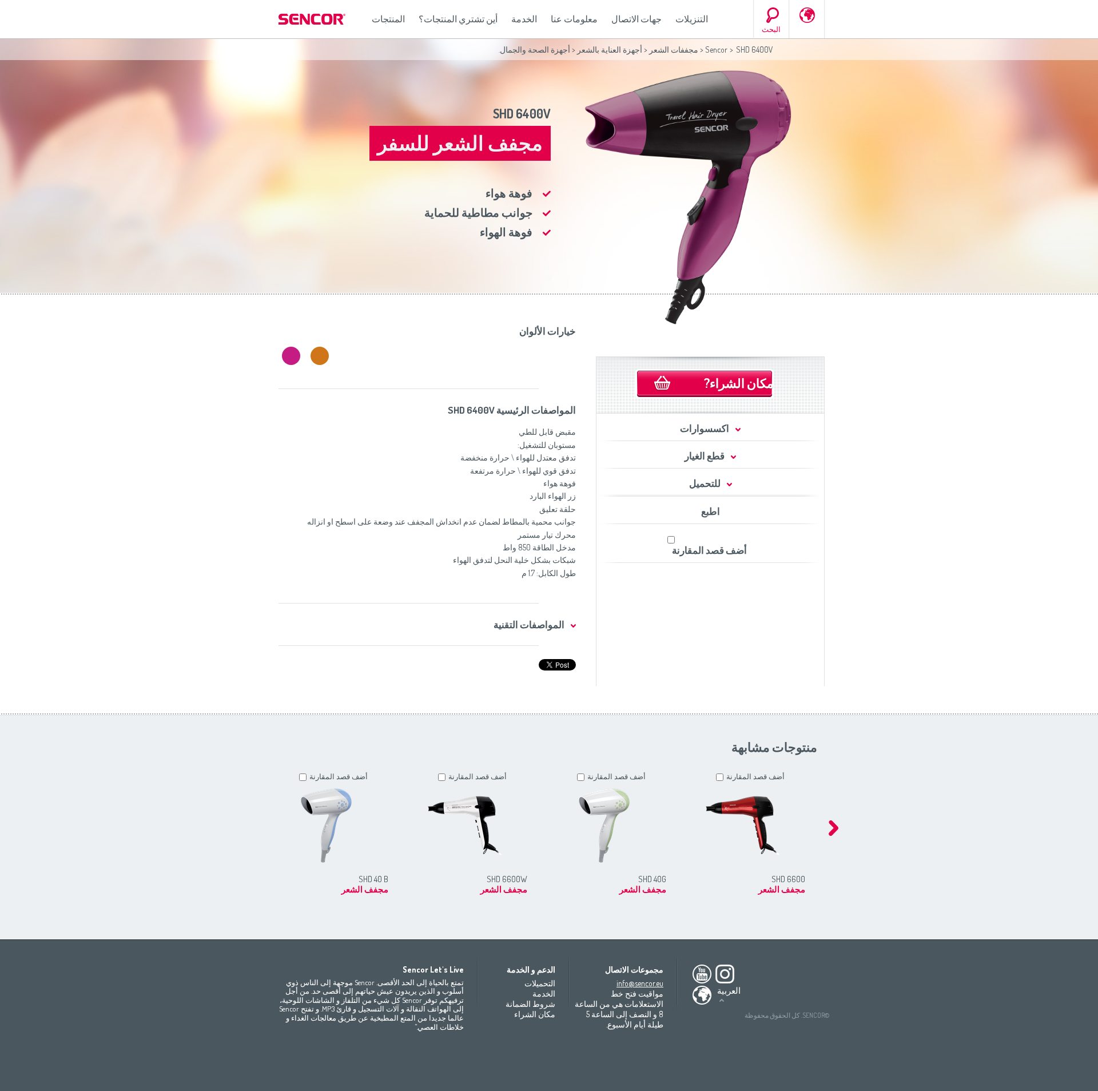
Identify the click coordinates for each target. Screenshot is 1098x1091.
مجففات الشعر (673, 49)
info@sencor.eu (639, 983)
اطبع (710, 511)
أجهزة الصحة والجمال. (534, 49)
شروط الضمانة (530, 1004)
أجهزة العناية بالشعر (609, 49)
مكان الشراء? (739, 383)
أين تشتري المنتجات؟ (458, 19)
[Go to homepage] (313, 19)
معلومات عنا (574, 19)
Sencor (716, 49)
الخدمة (524, 19)
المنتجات (388, 19)
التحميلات (539, 983)
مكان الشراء (534, 1014)
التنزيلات (691, 19)
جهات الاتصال (636, 19)
